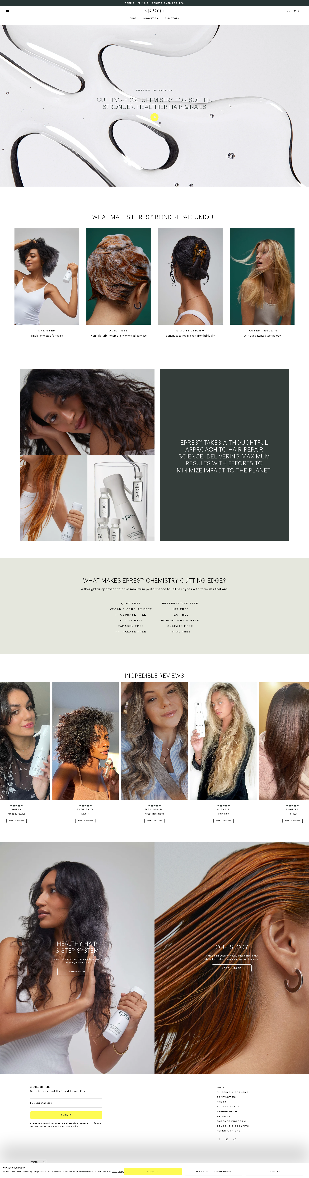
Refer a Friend (229, 1131)
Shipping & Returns (232, 1092)
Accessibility (228, 1107)
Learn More (237, 969)
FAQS (221, 1087)
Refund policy (228, 1112)
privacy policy (72, 1126)
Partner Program (231, 1121)
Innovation (151, 18)
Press (221, 1102)
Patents (223, 1116)
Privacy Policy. (118, 1172)
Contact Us (226, 1097)
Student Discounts (233, 1126)
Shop (133, 18)
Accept (153, 1172)
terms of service (54, 1126)
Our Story (172, 18)
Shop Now (83, 972)
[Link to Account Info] (288, 11)
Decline (274, 1172)
